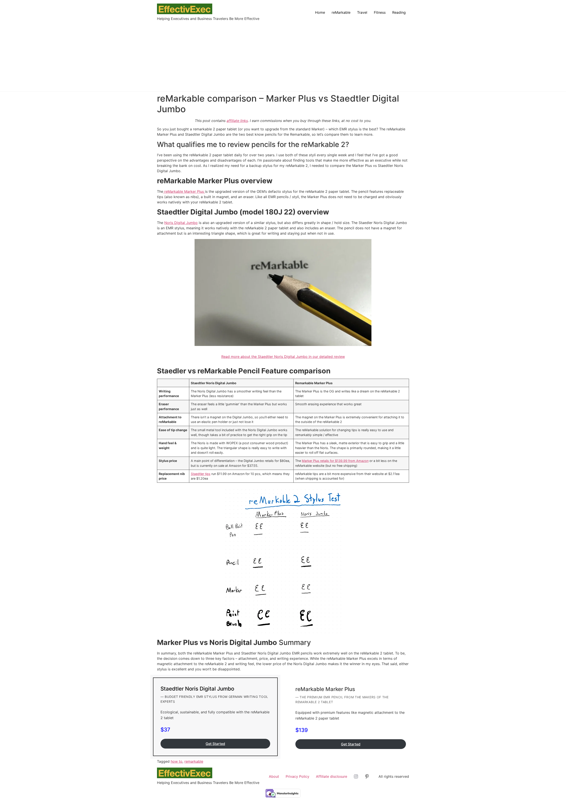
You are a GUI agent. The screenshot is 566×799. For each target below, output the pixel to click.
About (274, 776)
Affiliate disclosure (331, 776)
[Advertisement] (283, 54)
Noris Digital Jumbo (181, 222)
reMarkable (341, 12)
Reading (399, 12)
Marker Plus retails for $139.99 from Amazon (335, 461)
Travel (362, 12)
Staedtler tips (200, 474)
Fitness (380, 12)
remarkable (193, 761)
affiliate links (237, 120)
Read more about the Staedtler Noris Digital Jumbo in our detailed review (283, 356)
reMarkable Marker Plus (184, 191)
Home (320, 12)
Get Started (215, 743)
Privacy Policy (297, 776)
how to (176, 761)
